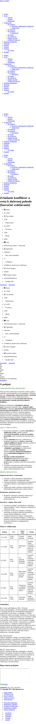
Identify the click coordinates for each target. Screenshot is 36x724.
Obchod (6, 47)
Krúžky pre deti (12, 38)
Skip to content (4, 1)
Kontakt (6, 52)
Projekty (6, 45)
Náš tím (10, 17)
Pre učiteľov (11, 24)
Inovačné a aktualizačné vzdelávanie (23, 26)
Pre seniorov (11, 31)
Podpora (6, 49)
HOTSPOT (15, 33)
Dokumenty (11, 21)
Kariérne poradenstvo (10, 42)
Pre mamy (11, 35)
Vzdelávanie (7, 23)
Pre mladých (11, 30)
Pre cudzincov (12, 36)
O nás (5, 16)
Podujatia (7, 43)
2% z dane (11, 50)
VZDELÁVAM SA (14, 40)
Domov (6, 14)
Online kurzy (15, 28)
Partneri (10, 19)
